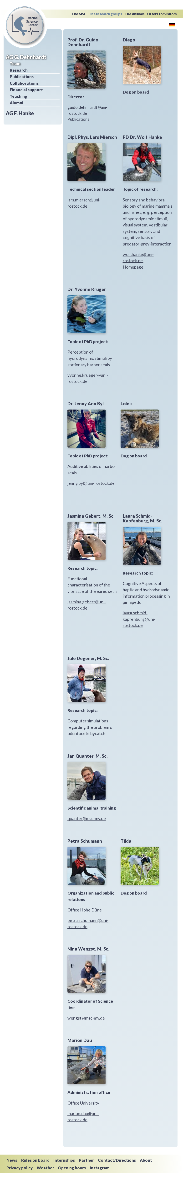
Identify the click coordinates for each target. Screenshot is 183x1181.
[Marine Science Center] (24, 25)
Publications (22, 76)
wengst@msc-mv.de (86, 1018)
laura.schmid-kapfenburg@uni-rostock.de (139, 619)
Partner (86, 1160)
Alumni (16, 102)
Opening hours (72, 1167)
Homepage (133, 267)
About (146, 1160)
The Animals (135, 14)
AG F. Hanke (20, 113)
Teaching (18, 96)
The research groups (105, 14)
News (11, 1160)
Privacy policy (19, 1167)
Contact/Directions (117, 1160)
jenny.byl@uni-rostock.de (91, 483)
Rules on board (35, 1160)
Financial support (26, 89)
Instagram (100, 1167)
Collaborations (24, 83)
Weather (45, 1167)
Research (19, 70)
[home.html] (172, 24)
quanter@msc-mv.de (86, 818)
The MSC (78, 14)
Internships (64, 1160)
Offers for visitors (162, 14)
